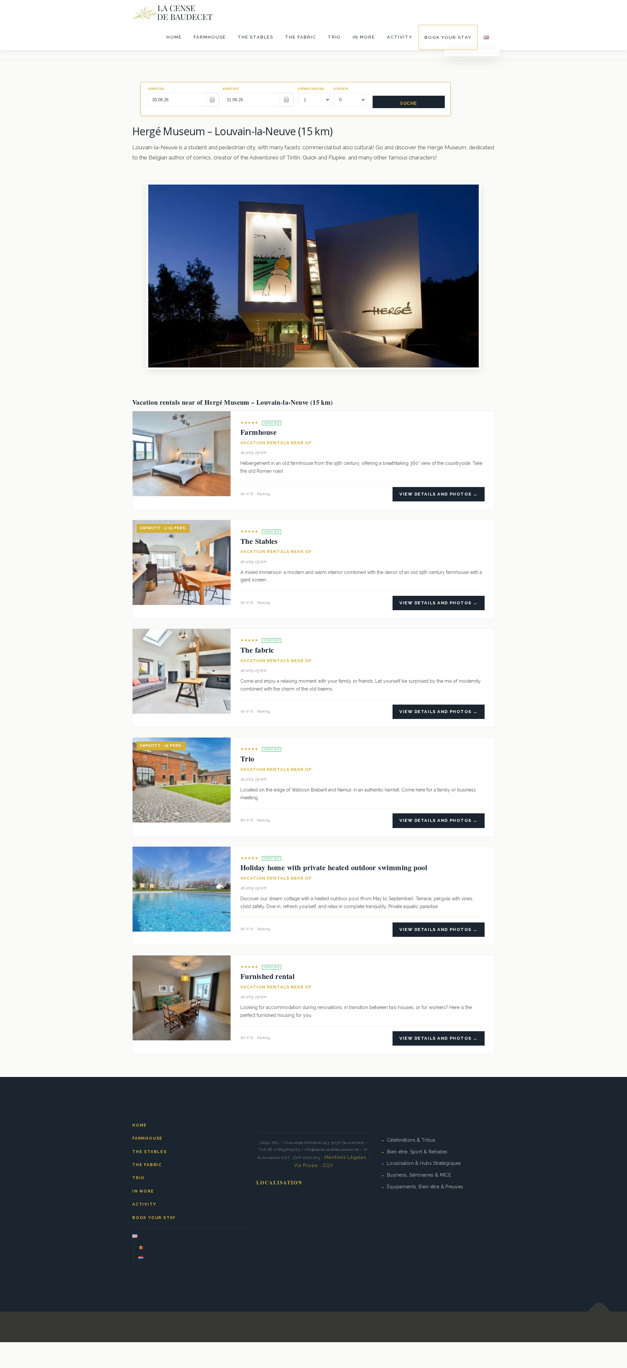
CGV (328, 1165)
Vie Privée (306, 1165)
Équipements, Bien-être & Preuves (425, 1186)
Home (174, 37)
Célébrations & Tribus (411, 1140)
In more (364, 37)
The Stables (255, 37)
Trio (334, 37)
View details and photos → (438, 494)
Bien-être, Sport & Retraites (417, 1151)
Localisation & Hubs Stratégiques (424, 1163)
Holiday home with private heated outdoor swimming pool (333, 867)
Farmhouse (210, 37)
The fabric (300, 37)
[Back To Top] (599, 1311)
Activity (399, 37)
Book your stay (448, 37)
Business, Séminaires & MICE (419, 1175)
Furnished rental (267, 976)
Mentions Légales (345, 1157)
